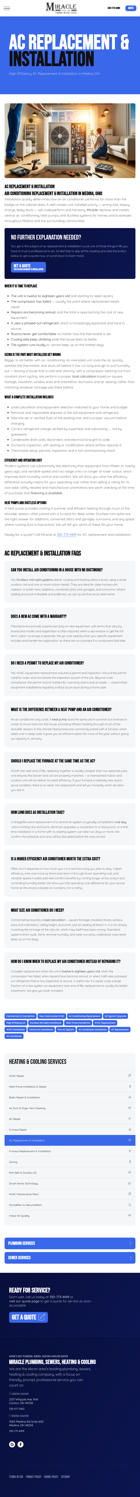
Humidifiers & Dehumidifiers (25, 1205)
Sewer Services (19, 1257)
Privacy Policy (33, 1477)
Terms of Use (16, 1477)
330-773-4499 (114, 8)
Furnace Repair (18, 1129)
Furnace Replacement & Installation (30, 1151)
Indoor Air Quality (19, 1215)
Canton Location (20, 1393)
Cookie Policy (51, 1477)
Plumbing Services (21, 1243)
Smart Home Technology (23, 1183)
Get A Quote (28, 267)
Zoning (13, 1162)
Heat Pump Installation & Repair (27, 1086)
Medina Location (20, 1416)
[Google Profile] (12, 1444)
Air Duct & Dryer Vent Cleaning (27, 1108)
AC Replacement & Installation (27, 1140)
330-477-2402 (16, 1408)
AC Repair (15, 1119)
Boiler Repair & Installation (24, 1097)
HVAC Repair (16, 1076)
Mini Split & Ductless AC (23, 1172)
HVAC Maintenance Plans (24, 1194)
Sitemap (65, 1477)
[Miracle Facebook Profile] (21, 1444)
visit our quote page (24, 1301)
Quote (131, 8)
